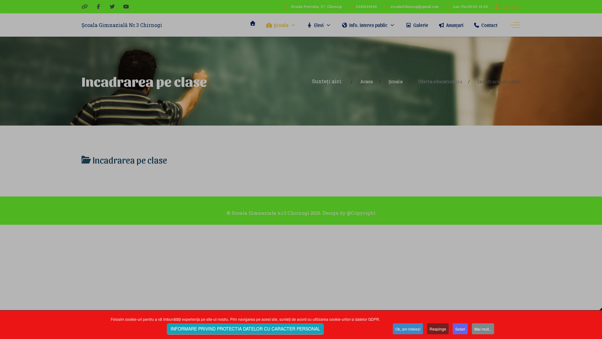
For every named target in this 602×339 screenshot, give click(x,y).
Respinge (438, 328)
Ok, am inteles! (407, 328)
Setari (460, 328)
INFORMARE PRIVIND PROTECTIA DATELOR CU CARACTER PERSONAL (245, 329)
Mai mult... (483, 328)
